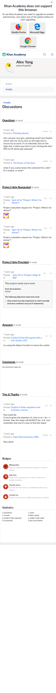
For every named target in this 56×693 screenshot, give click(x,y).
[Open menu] (52, 54)
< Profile (6, 103)
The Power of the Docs (24, 163)
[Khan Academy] (13, 54)
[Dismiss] (51, 2)
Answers (7, 325)
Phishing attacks (21, 133)
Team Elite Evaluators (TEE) (26, 437)
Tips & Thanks (10, 394)
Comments (8, 362)
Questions (8, 120)
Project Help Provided (15, 262)
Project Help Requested (16, 187)
